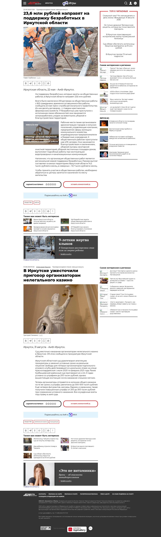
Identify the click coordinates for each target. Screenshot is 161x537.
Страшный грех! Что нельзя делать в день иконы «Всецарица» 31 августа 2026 (119, 18)
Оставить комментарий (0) (80, 184)
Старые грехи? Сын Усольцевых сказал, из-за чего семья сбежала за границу (123, 296)
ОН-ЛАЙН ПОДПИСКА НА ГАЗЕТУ (123, 494)
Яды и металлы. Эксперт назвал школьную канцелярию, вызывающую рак (121, 101)
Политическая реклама (89, 494)
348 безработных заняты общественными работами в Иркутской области (81, 221)
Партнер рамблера (59, 528)
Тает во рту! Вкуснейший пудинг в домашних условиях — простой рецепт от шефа (122, 280)
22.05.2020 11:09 (29, 9)
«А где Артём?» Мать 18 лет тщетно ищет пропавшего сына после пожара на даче (123, 109)
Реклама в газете (71, 494)
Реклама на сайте (55, 494)
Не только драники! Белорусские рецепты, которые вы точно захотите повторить (119, 27)
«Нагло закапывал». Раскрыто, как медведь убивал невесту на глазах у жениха (123, 304)
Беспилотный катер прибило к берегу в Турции (120, 129)
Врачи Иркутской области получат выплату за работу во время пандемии (45, 221)
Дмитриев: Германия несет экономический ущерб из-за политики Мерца (119, 153)
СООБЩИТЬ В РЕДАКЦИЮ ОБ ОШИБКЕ (51, 496)
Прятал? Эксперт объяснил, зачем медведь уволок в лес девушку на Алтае (122, 70)
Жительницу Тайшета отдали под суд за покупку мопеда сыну (46, 439)
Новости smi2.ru (31, 260)
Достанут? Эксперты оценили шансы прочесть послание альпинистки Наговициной (123, 273)
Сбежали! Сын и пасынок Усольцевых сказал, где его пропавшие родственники (124, 311)
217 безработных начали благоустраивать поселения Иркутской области (81, 229)
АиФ (38, 78)
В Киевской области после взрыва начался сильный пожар (122, 122)
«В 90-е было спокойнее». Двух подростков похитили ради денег (122, 92)
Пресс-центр (104, 494)
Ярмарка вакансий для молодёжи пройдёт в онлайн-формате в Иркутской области (46, 229)
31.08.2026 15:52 (28, 267)
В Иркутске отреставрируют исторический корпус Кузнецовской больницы (119, 37)
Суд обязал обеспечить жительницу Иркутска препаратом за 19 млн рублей (118, 46)
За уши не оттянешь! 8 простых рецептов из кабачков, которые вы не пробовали (123, 85)
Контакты (42, 494)
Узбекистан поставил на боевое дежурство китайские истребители (122, 137)
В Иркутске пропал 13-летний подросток (119, 55)
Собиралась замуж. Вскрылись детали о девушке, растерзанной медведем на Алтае (122, 288)
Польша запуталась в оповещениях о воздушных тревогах (123, 145)
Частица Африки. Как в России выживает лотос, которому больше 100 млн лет (123, 78)
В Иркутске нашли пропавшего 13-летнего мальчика (82, 447)
